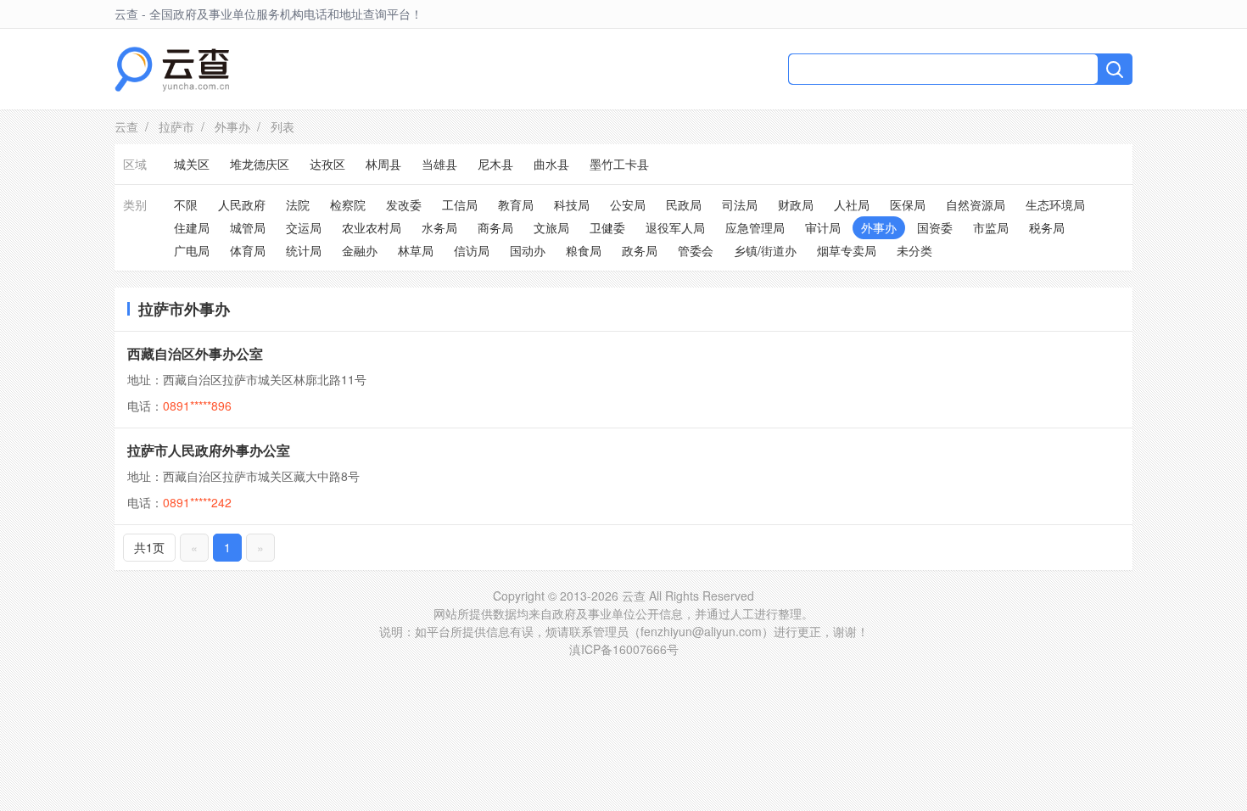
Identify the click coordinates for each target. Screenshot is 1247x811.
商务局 (495, 227)
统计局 (304, 250)
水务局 (439, 227)
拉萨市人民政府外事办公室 (208, 450)
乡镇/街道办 (765, 250)
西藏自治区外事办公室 (195, 353)
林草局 (415, 250)
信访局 (471, 250)
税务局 (1047, 227)
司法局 (740, 204)
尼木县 (495, 163)
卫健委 (607, 227)
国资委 (935, 227)
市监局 (991, 227)
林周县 (383, 163)
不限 (186, 204)
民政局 (684, 204)
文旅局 (551, 227)
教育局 (516, 204)
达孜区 (327, 163)
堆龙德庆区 (259, 163)
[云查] (172, 69)
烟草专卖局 (846, 250)
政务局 (639, 250)
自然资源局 (975, 204)
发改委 (404, 204)
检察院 (348, 204)
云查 (126, 126)
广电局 (192, 250)
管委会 (695, 250)
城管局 (248, 227)
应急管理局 (755, 227)
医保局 (907, 204)
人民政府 (242, 204)
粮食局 (583, 250)
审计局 (823, 227)
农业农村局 (371, 227)
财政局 (796, 204)
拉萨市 (176, 126)
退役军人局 (675, 227)
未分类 (914, 250)
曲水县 (551, 163)
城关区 (192, 163)
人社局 (852, 204)
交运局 (304, 227)
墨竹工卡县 (619, 163)
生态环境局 (1055, 204)
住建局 (192, 227)
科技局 (572, 204)
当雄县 (439, 163)
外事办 (232, 126)
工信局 (460, 204)
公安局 (628, 204)
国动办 (527, 250)
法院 (298, 204)
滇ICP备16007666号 (624, 648)
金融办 (359, 250)
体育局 (248, 250)
